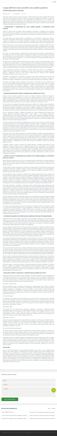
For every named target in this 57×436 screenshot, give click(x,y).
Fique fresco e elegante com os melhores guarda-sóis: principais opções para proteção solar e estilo (15, 418)
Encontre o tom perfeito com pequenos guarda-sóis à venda (43, 412)
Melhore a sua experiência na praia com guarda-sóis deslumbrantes (43, 418)
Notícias (53, 408)
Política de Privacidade (44, 432)
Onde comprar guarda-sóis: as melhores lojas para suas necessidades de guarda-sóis (15, 415)
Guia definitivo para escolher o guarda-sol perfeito (8, 412)
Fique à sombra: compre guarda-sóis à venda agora (43, 415)
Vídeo (49, 408)
